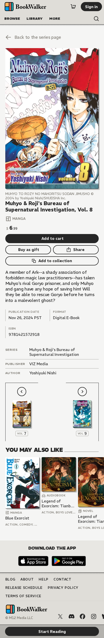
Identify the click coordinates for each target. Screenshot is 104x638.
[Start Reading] (52, 118)
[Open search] (96, 18)
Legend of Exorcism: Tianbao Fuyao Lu (58, 504)
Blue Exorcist (17, 518)
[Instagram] (94, 616)
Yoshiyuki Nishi (42, 373)
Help (43, 579)
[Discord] (71, 616)
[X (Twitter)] (60, 616)
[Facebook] (83, 616)
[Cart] (73, 6)
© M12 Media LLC (19, 618)
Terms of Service (23, 596)
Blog (10, 579)
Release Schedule (24, 587)
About (27, 579)
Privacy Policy (63, 587)
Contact (62, 579)
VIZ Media (38, 363)
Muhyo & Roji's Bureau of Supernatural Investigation (54, 352)
